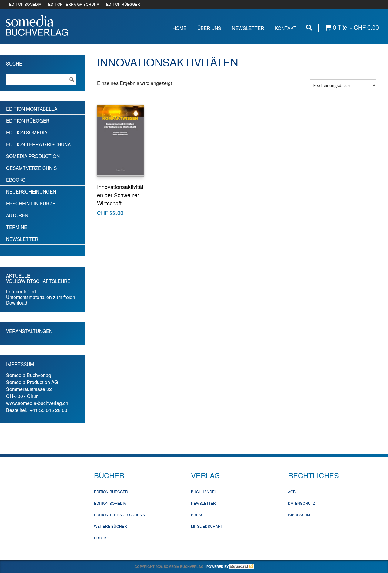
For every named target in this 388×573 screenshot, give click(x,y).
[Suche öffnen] (309, 27)
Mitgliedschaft (206, 526)
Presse (198, 514)
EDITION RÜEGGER (123, 4)
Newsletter (248, 28)
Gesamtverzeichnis (31, 167)
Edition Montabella (31, 108)
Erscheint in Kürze (30, 203)
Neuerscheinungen (31, 191)
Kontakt (285, 28)
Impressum (299, 514)
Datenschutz (301, 503)
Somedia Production (33, 156)
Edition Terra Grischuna (38, 144)
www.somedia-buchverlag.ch (37, 402)
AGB (292, 491)
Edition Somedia (26, 132)
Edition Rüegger (27, 120)
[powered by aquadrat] (241, 566)
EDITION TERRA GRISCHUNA (73, 4)
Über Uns (209, 28)
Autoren (17, 215)
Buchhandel (204, 491)
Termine (16, 227)
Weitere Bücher (110, 526)
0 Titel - (355, 27)
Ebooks (15, 179)
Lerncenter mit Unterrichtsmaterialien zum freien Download (40, 297)
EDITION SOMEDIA (25, 4)
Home (179, 28)
